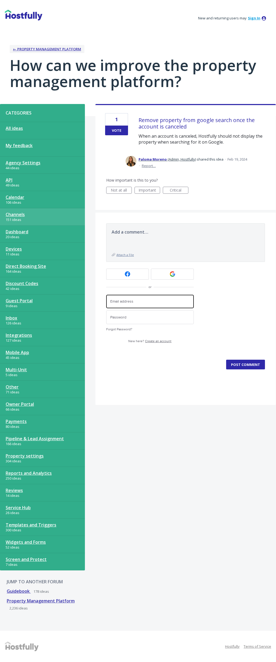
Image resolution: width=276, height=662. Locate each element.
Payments (16, 421)
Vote (116, 130)
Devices (14, 249)
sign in (254, 18)
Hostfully (232, 646)
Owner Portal (20, 404)
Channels (15, 214)
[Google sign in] (172, 274)
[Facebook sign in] (127, 274)
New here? (149, 341)
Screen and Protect (26, 559)
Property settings (25, 456)
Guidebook (19, 591)
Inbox (11, 318)
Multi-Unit (16, 370)
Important (149, 191)
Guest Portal (19, 301)
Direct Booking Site (26, 266)
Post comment (245, 364)
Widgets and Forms (26, 542)
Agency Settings (23, 163)
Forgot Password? (119, 329)
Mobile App (17, 352)
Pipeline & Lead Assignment (35, 439)
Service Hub (18, 508)
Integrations (19, 335)
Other (12, 387)
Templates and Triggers (31, 525)
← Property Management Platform (47, 49)
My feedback (19, 145)
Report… (149, 165)
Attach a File (125, 255)
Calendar (15, 197)
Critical (179, 191)
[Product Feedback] (23, 15)
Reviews (14, 490)
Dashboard (17, 232)
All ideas (14, 128)
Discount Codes (22, 283)
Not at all (121, 191)
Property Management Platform (41, 601)
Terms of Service (257, 646)
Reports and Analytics (29, 473)
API (9, 180)
